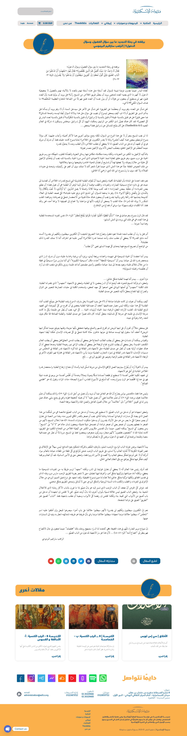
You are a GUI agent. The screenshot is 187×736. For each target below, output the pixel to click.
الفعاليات (94, 23)
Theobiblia (80, 23)
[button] (150, 561)
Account (30, 23)
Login (23, 23)
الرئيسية (157, 23)
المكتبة (147, 23)
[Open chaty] (7, 729)
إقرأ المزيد (162, 656)
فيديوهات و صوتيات (127, 23)
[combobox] (35, 11)
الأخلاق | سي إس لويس (153, 636)
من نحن (67, 23)
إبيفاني (107, 23)
